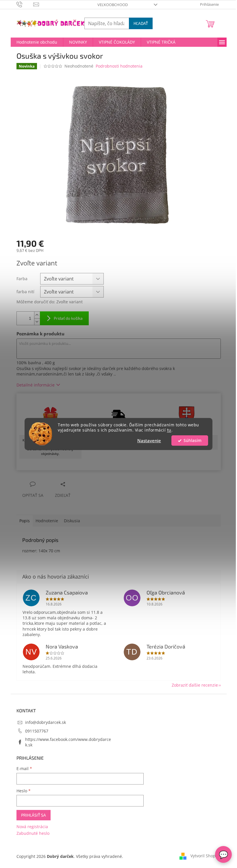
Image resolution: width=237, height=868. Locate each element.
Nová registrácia (32, 826)
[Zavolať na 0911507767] (25, 4)
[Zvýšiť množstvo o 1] (37, 315)
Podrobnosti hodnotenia (119, 66)
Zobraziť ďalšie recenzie (195, 685)
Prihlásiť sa (33, 815)
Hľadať (141, 23)
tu (169, 430)
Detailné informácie (35, 385)
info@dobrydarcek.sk (45, 722)
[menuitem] (37, 42)
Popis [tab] (24, 520)
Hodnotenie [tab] (47, 520)
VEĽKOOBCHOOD (112, 4)
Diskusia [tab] (72, 520)
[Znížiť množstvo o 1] (37, 321)
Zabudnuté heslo (32, 833)
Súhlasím (192, 440)
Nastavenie (149, 440)
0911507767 (36, 731)
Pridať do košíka (68, 318)
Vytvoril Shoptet (205, 855)
